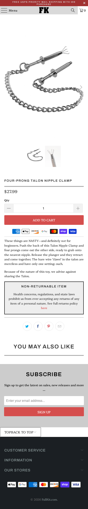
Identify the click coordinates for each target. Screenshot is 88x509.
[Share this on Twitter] (27, 326)
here (44, 308)
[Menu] (2, 10)
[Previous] (7, 87)
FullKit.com (49, 499)
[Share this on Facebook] (38, 326)
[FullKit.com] (44, 10)
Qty (6, 200)
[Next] (80, 87)
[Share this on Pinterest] (48, 326)
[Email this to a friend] (59, 326)
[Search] (73, 10)
